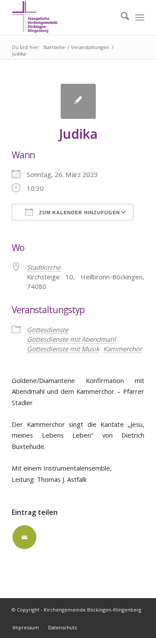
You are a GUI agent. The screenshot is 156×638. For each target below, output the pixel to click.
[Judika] (78, 101)
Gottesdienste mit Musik (63, 348)
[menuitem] (120, 17)
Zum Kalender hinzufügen (78, 212)
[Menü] (139, 17)
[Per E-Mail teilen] (24, 537)
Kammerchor (122, 348)
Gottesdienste (47, 329)
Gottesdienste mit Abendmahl (71, 339)
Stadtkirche (43, 267)
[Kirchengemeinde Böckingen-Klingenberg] (65, 17)
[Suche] (120, 17)
